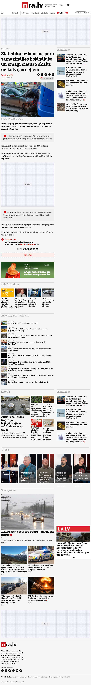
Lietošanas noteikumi (34, 677)
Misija (14, 677)
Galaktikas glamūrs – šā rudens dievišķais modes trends (28, 383)
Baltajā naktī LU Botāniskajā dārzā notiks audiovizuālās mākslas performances (37, 410)
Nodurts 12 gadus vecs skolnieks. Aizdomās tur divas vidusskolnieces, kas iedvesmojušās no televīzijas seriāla (77, 95)
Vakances (61, 677)
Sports (52, 13)
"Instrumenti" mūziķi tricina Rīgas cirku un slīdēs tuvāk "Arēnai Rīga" (29, 363)
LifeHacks (44, 13)
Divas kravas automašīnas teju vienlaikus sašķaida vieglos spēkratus (40, 567)
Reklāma (9, 677)
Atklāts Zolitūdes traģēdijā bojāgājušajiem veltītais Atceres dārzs (12, 423)
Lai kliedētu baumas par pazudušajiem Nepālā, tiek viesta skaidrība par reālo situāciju (77, 107)
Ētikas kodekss (53, 677)
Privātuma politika (22, 677)
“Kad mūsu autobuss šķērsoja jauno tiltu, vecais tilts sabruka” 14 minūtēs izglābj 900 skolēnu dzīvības (14, 568)
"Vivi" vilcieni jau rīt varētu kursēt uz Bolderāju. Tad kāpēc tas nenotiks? (30, 336)
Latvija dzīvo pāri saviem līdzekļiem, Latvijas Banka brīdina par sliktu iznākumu (30, 370)
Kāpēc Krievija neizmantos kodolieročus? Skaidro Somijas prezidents (40, 598)
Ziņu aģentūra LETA (7, 75)
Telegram (22, 244)
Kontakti (67, 677)
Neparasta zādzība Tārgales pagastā (23, 323)
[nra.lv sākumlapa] (32, 5)
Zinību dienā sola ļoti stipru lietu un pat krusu (27, 533)
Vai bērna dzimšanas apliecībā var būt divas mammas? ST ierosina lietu (48, 410)
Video (5, 449)
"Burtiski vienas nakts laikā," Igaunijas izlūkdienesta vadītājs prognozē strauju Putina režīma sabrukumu (77, 59)
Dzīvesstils (25, 13)
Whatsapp (31, 244)
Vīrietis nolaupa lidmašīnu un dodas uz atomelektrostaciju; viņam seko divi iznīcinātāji (76, 72)
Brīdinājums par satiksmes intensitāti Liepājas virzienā (48, 302)
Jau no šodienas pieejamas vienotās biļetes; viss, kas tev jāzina (7, 303)
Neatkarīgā (15, 13)
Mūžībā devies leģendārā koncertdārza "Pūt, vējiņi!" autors (29, 356)
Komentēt (28, 255)
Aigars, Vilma (50, 6)
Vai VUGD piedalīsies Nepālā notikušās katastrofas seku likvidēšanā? (36, 434)
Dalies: (19, 249)
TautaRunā (35, 13)
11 (84, 63)
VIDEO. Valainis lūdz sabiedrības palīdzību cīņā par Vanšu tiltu (21, 303)
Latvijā (7, 49)
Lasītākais (63, 49)
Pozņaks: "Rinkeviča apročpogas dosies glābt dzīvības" (27, 343)
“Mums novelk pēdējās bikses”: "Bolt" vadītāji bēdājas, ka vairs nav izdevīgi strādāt (11, 599)
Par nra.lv (3, 677)
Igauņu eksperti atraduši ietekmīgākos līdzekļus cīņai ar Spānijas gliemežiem (30, 376)
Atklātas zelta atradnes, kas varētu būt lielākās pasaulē (77, 82)
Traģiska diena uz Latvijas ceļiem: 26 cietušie (32, 302)
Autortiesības (44, 677)
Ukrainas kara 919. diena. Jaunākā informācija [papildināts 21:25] (27, 330)
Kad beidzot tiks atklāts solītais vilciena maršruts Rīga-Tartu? (29, 350)
